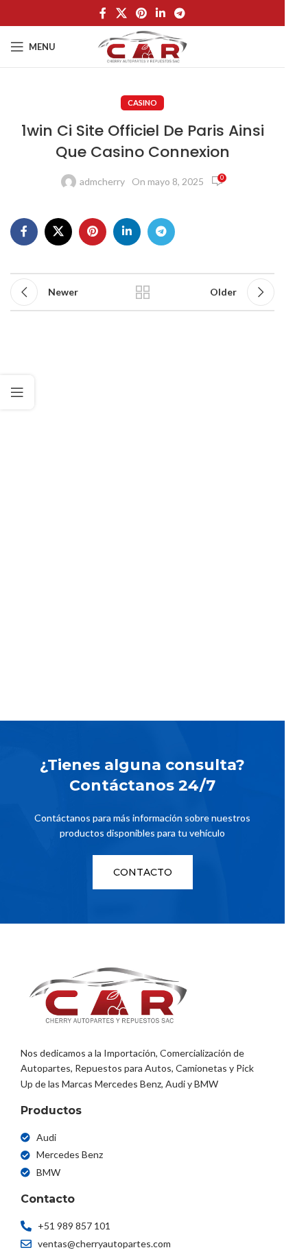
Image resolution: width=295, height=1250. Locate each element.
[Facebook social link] (103, 13)
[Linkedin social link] (161, 13)
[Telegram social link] (180, 13)
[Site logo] (142, 45)
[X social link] (121, 13)
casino (142, 102)
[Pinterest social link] (141, 13)
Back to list (142, 292)
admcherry (102, 181)
